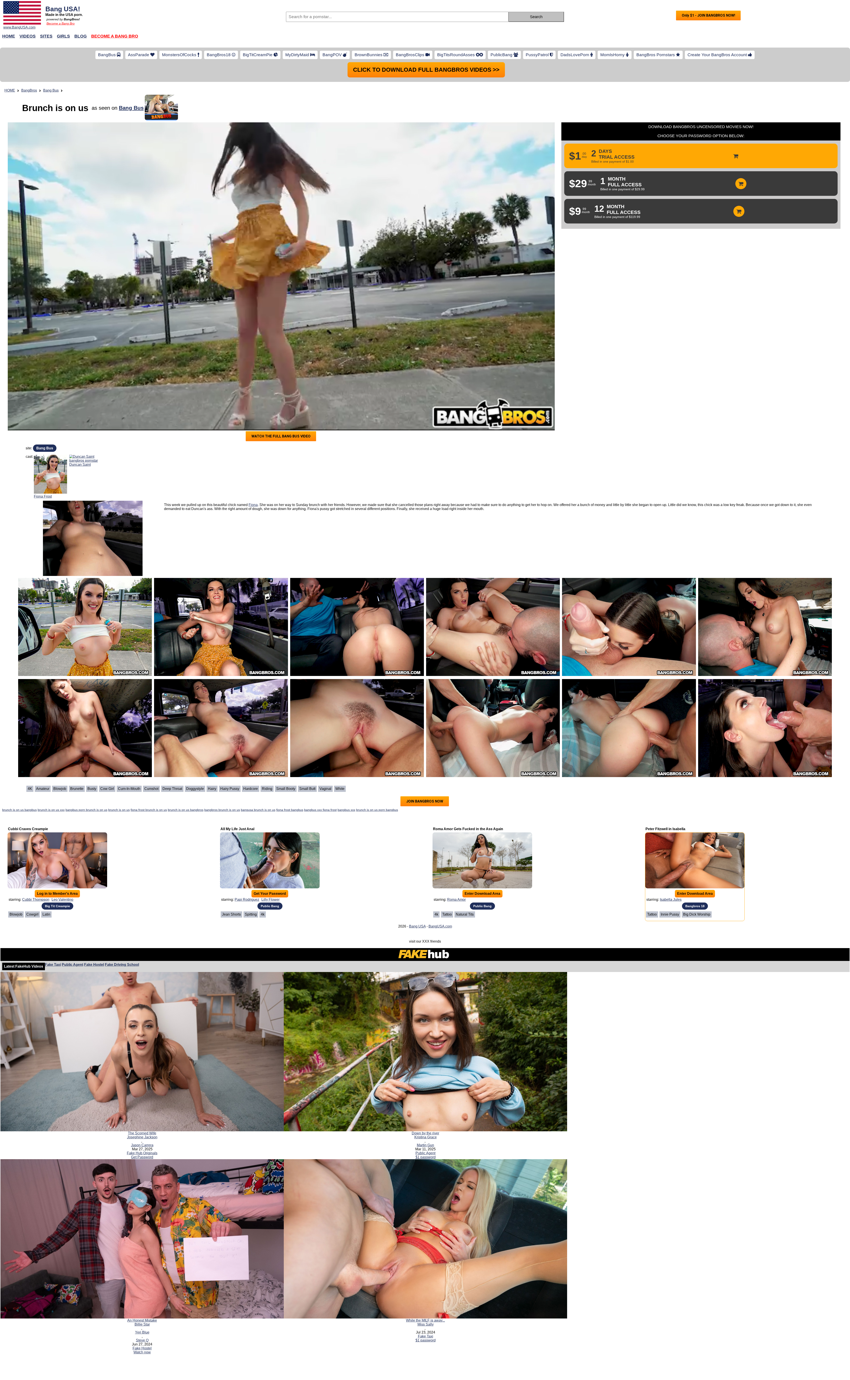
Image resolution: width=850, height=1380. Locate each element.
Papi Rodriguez (247, 899)
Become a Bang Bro (60, 23)
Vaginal (325, 789)
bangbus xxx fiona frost (320, 810)
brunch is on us (119, 810)
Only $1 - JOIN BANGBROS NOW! (708, 15)
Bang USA (417, 926)
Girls (63, 36)
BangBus (107, 54)
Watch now (142, 1352)
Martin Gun (425, 1145)
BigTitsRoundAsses (456, 54)
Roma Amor (456, 899)
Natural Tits (465, 914)
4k (263, 914)
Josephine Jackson (142, 1137)
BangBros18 (219, 54)
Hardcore (250, 789)
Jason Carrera (142, 1145)
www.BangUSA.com (19, 27)
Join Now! (495, 38)
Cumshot (151, 789)
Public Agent (72, 964)
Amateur (42, 789)
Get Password (142, 1157)
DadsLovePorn (575, 54)
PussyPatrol (538, 54)
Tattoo (447, 914)
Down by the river (425, 1133)
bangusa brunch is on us (258, 810)
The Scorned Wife (142, 1133)
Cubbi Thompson (35, 899)
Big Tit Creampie (57, 906)
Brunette (76, 789)
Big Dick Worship (696, 914)
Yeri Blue (142, 1332)
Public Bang (270, 906)
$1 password (425, 1157)
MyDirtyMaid (297, 54)
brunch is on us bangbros (185, 810)
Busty (91, 789)
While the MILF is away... (425, 1320)
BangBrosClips (410, 54)
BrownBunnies (369, 54)
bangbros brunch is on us (222, 810)
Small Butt (307, 789)
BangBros (29, 90)
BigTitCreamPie (258, 54)
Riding (267, 789)
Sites (46, 36)
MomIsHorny (613, 54)
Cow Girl (107, 789)
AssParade (139, 54)
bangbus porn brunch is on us (86, 810)
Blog (80, 36)
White (339, 789)
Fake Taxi (53, 964)
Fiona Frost (43, 496)
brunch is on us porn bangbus (377, 810)
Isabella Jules (671, 899)
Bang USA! (62, 9)
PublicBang (502, 54)
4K (30, 789)
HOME (9, 90)
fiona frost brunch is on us (149, 810)
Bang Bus (51, 90)
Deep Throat (172, 789)
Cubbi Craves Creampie (28, 829)
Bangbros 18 (695, 906)
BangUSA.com (440, 926)
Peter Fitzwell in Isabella (665, 829)
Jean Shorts (231, 914)
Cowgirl (32, 914)
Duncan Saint (80, 464)
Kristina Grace (425, 1137)
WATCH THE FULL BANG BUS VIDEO (281, 436)
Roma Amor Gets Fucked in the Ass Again (468, 829)
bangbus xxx (346, 810)
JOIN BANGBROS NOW (424, 801)
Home (8, 36)
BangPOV (333, 54)
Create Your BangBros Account (718, 54)
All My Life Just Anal (237, 829)
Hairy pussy (229, 789)
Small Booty (285, 789)
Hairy (212, 789)
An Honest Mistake (142, 1320)
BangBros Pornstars (656, 54)
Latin (46, 914)
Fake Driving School (122, 964)
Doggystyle (195, 789)
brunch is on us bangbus (19, 810)
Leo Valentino (62, 899)
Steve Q (142, 1340)
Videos (27, 36)
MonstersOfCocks (179, 54)
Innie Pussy (670, 914)
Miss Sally (425, 1324)
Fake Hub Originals (142, 1153)
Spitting (251, 914)
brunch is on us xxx (51, 810)
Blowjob (59, 789)
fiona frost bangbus (289, 810)
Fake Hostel (94, 964)
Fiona (253, 505)
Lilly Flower (270, 899)
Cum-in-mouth (129, 789)
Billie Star (142, 1324)
